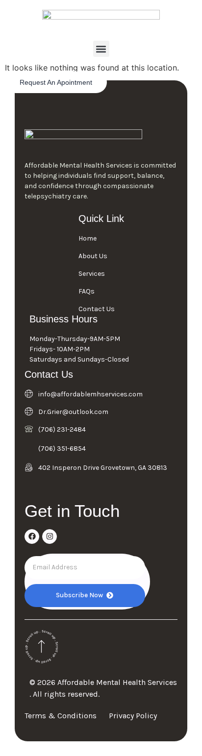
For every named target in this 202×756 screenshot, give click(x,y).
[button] (101, 49)
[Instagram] (49, 536)
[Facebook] (32, 536)
